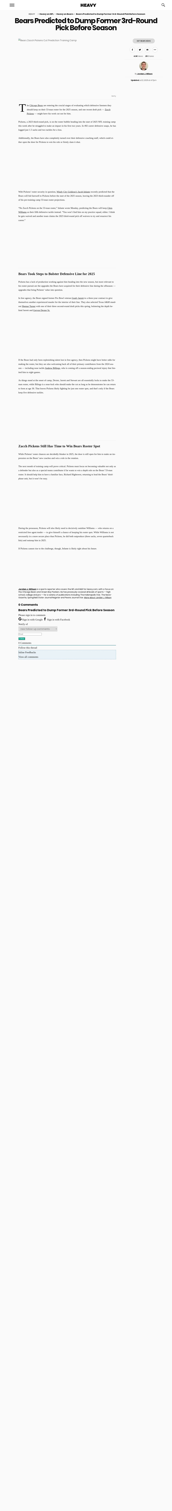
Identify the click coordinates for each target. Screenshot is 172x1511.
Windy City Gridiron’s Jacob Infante (73, 192)
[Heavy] (88, 5)
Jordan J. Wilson (144, 74)
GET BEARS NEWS (144, 41)
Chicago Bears (36, 105)
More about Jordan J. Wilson (97, 597)
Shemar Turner (29, 306)
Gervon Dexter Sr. (41, 310)
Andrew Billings (52, 368)
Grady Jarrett (78, 298)
